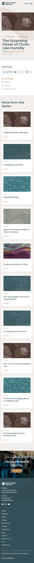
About (4, 510)
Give (3, 532)
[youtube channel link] (9, 504)
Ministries (5, 514)
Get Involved (6, 529)
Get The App (6, 523)
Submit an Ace (6, 538)
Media (4, 517)
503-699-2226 (6, 498)
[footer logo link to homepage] (17, 483)
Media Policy (6, 545)
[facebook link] (3, 504)
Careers (4, 535)
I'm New (4, 526)
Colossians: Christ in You (15, 51)
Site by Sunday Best (8, 558)
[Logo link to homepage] (9, 3)
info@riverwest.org (7, 500)
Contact (4, 520)
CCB (3, 542)
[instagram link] (6, 504)
